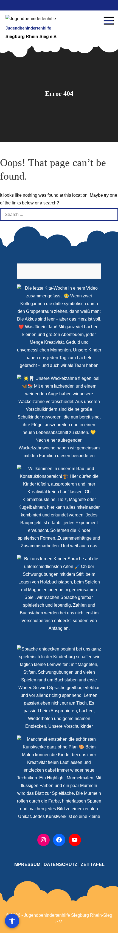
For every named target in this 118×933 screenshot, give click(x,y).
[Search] (112, 214)
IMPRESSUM (26, 864)
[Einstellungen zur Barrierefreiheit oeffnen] (12, 921)
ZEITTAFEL (93, 864)
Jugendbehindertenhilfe (28, 28)
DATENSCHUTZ (60, 864)
